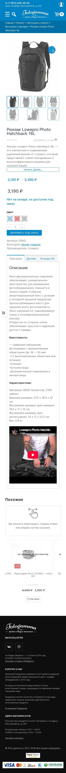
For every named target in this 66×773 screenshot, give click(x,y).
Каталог (20, 22)
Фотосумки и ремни (37, 22)
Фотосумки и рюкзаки (16, 26)
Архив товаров (31, 244)
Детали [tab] (31, 258)
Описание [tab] (15, 258)
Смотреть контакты (14, 738)
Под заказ (34, 599)
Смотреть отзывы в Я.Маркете (19, 661)
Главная (9, 22)
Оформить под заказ (24, 232)
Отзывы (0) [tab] (47, 258)
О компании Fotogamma (16, 708)
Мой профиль (61, 4)
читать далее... (33, 169)
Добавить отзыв (44, 140)
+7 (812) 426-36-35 (18, 3)
